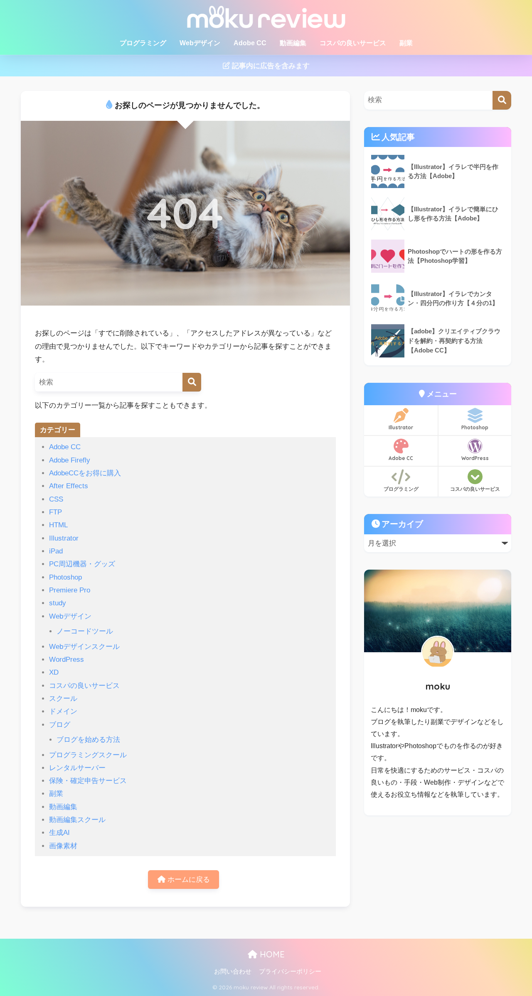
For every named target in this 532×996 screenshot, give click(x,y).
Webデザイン (200, 42)
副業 (406, 42)
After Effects (68, 486)
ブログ (59, 725)
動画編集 (293, 42)
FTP (55, 512)
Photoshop (65, 577)
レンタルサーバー (77, 768)
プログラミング (143, 42)
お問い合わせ (232, 971)
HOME (271, 954)
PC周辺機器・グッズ (82, 564)
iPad (56, 551)
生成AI (59, 833)
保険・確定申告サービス (88, 781)
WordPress (66, 659)
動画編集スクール (77, 820)
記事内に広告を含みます (270, 66)
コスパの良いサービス (353, 42)
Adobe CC (250, 42)
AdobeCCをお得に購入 (85, 473)
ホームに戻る (187, 879)
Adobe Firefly (69, 460)
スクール (63, 698)
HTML (58, 525)
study (57, 603)
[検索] (191, 382)
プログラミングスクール (88, 755)
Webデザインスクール (84, 647)
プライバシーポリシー (290, 971)
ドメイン (63, 711)
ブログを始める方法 (88, 740)
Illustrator (64, 538)
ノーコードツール (85, 631)
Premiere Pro (69, 590)
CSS (56, 499)
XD (54, 672)
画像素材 (63, 846)
